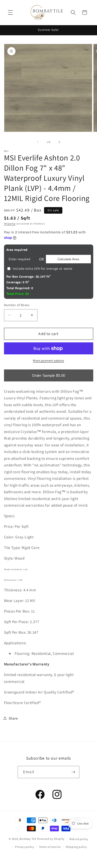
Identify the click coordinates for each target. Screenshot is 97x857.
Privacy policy (24, 847)
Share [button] (13, 718)
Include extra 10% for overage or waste (43, 268)
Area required (17, 250)
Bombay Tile (28, 839)
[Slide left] (37, 142)
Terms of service (50, 847)
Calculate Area (68, 259)
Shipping (9, 223)
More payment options (48, 361)
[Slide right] (59, 142)
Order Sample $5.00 (48, 375)
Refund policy (78, 839)
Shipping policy (76, 847)
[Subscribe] (73, 772)
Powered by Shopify (51, 839)
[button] (10, 12)
